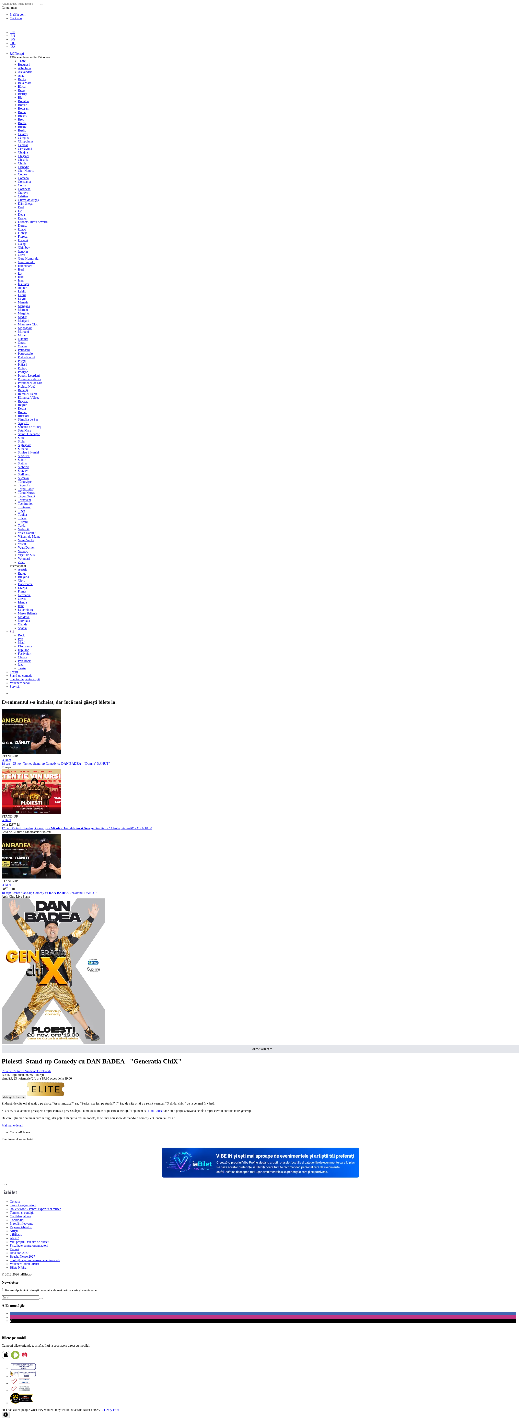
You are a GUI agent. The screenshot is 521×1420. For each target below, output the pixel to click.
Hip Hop (23, 650)
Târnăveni (24, 500)
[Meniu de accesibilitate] (6, 1415)
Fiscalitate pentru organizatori (29, 1245)
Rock (21, 635)
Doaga (22, 218)
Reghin (22, 405)
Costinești (24, 189)
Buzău (22, 130)
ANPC (14, 1238)
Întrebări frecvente (21, 1223)
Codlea (22, 174)
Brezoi (22, 123)
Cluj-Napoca (26, 170)
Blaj (20, 97)
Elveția (22, 587)
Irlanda (22, 602)
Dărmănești (25, 203)
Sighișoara (24, 445)
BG (12, 39)
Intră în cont (17, 14)
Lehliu (22, 291)
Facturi (14, 1249)
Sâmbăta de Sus (28, 419)
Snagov (23, 470)
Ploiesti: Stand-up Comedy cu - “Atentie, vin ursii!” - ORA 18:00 (77, 828)
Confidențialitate (20, 1216)
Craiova (23, 192)
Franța (22, 591)
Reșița (22, 408)
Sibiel (21, 437)
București (24, 64)
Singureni (24, 456)
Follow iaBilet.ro (261, 1049)
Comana (23, 178)
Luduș (22, 295)
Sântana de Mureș (29, 426)
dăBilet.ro (16, 1234)
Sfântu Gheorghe (29, 434)
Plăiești (22, 364)
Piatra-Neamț (26, 357)
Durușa (22, 225)
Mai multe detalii (12, 1125)
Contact (15, 1201)
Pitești (22, 361)
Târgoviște (25, 481)
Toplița (22, 514)
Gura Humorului (28, 258)
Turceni (23, 522)
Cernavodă (25, 148)
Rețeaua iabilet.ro (21, 1227)
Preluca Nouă (26, 386)
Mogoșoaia (25, 328)
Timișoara (24, 507)
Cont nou (16, 18)
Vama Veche (26, 540)
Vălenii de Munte (29, 536)
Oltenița (23, 339)
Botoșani (23, 108)
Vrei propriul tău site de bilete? (29, 1242)
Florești (22, 233)
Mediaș (22, 317)
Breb (21, 119)
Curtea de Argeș (28, 200)
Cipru (21, 580)
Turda (21, 525)
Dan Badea (155, 1110)
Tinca (21, 511)
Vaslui (22, 544)
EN (12, 35)
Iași (20, 273)
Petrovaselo (25, 353)
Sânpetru (23, 423)
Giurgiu (23, 251)
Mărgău (23, 309)
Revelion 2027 (19, 1253)
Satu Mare (24, 430)
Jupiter (22, 287)
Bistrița (22, 94)
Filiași (22, 229)
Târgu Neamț (26, 496)
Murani (22, 335)
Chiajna (23, 152)
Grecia (22, 598)
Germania (24, 595)
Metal (21, 642)
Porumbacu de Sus (30, 383)
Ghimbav (24, 247)
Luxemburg (25, 609)
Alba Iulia (24, 68)
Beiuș (21, 90)
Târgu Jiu (24, 485)
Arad (21, 75)
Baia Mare (24, 83)
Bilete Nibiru (18, 1267)
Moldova (24, 617)
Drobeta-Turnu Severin (33, 222)
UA (12, 46)
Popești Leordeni (29, 375)
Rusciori (23, 416)
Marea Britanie (27, 613)
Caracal (23, 145)
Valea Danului (27, 533)
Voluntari (24, 558)
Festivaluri (24, 653)
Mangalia (24, 306)
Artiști (14, 1231)
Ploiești (22, 368)
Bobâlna (23, 101)
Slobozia (23, 467)
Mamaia (23, 302)
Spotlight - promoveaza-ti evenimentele (35, 1260)
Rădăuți (23, 390)
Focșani (23, 240)
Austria (22, 569)
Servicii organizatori (23, 1205)
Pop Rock (24, 661)
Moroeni (23, 331)
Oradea (22, 346)
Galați (22, 244)
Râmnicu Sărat (27, 394)
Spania (22, 628)
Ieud (21, 276)
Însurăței (23, 284)
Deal (21, 207)
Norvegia (24, 620)
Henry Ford (111, 1409)
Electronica (25, 646)
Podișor (23, 372)
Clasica (22, 657)
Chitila (22, 163)
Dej (20, 211)
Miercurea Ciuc (28, 324)
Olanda (22, 624)
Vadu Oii (24, 529)
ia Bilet (6, 760)
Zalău (21, 562)
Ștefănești (24, 474)
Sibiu (21, 441)
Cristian (23, 196)
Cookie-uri (17, 1220)
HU (12, 43)
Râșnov (23, 401)
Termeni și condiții (22, 1212)
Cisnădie (23, 167)
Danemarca (25, 584)
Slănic (22, 459)
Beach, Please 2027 (22, 1256)
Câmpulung (25, 141)
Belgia (22, 573)
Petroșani (24, 350)
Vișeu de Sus (26, 555)
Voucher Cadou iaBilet (24, 1264)
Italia (21, 606)
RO (12, 32)
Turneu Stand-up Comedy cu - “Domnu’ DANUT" (56, 763)
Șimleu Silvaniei (28, 452)
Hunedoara (25, 265)
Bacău (22, 79)
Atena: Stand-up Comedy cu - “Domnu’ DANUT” (49, 893)
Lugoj (22, 298)
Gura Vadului (26, 262)
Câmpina (24, 137)
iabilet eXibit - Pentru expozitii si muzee (35, 1209)
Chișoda (23, 159)
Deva (21, 214)
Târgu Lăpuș (26, 489)
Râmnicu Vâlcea (28, 397)
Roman (22, 412)
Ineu (21, 280)
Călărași (23, 134)
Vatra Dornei (26, 547)
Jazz (20, 664)
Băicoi (22, 86)
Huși (21, 269)
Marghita (24, 313)
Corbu (22, 185)
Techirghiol (25, 503)
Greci (21, 255)
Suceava (23, 478)
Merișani (23, 320)
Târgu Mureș (26, 492)
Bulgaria (23, 576)
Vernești (23, 551)
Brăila (22, 112)
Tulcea (22, 518)
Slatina (22, 463)
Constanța (24, 181)
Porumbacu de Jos (29, 379)
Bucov (22, 126)
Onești (22, 342)
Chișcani (23, 156)
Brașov (22, 115)
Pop (20, 639)
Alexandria (25, 72)
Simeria (23, 448)
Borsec (22, 105)
